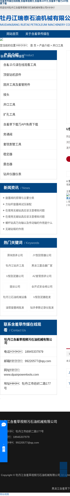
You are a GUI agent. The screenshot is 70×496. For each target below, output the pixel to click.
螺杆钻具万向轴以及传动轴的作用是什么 (28, 222)
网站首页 (12, 33)
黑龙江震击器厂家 (42, 265)
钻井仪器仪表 (12, 174)
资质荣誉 (12, 48)
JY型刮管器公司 (42, 255)
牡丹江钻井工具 (15, 265)
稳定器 (7, 154)
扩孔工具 (9, 114)
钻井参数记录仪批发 (42, 307)
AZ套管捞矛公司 (42, 276)
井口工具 (58, 45)
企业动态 (37, 48)
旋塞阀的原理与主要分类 (19, 197)
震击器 (7, 164)
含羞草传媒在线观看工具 (19, 64)
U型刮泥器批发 (42, 297)
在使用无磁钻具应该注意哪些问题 (25, 210)
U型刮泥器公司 (15, 276)
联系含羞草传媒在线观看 (12, 57)
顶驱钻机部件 (12, 74)
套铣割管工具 (12, 144)
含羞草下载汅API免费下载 (20, 124)
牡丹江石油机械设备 (15, 297)
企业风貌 (37, 41)
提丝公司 (15, 286)
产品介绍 (12, 41)
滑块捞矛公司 (15, 255)
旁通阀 (7, 134)
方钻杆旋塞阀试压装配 (18, 204)
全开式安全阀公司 (42, 286)
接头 (6, 94)
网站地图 (4, 494)
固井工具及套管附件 (16, 84)
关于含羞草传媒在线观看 (37, 35)
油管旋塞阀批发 (15, 307)
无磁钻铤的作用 (14, 228)
